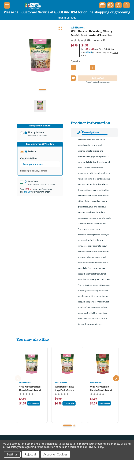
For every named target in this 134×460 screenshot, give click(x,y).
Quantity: (75, 61)
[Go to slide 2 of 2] (74, 425)
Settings (12, 454)
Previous (18, 378)
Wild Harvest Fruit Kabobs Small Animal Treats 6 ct (101, 388)
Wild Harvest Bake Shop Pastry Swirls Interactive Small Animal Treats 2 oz (64, 388)
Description (90, 132)
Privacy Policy (95, 446)
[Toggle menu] (7, 5)
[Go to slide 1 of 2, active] (67, 425)
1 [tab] (42, 89)
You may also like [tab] (32, 339)
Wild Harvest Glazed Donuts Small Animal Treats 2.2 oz (30, 388)
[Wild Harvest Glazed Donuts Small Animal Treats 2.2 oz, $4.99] (32, 364)
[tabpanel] (39, 55)
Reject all (30, 454)
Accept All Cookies (55, 454)
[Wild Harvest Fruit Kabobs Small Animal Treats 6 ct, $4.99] (102, 364)
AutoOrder (34, 403)
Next (116, 378)
